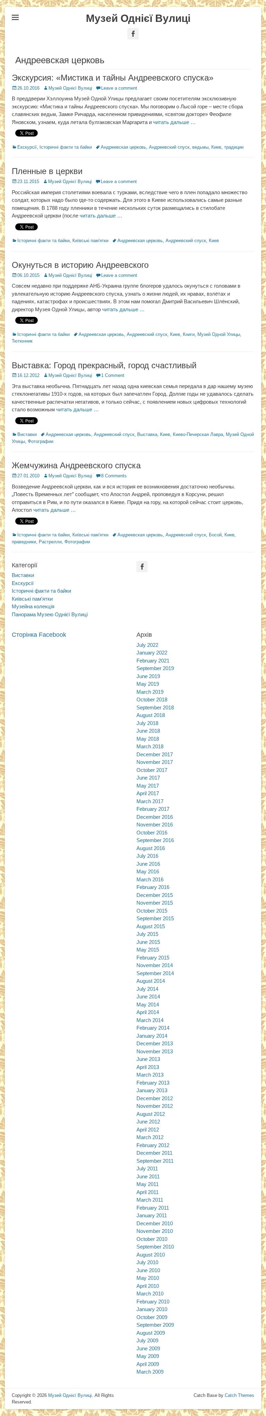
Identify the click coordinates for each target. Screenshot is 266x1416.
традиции (233, 147)
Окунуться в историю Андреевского (80, 265)
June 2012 (148, 1122)
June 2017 (148, 778)
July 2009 (147, 1340)
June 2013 (148, 1059)
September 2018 (155, 707)
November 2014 (154, 965)
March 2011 (149, 1200)
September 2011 (155, 1161)
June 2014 (148, 996)
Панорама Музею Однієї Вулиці (50, 614)
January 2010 (151, 1309)
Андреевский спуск (169, 147)
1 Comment (112, 375)
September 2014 (155, 973)
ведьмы (200, 147)
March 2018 (149, 746)
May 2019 (147, 684)
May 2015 (147, 950)
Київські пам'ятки (90, 240)
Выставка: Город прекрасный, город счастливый (104, 365)
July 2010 (147, 1262)
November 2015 (154, 903)
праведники (24, 541)
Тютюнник (22, 341)
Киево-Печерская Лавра (198, 434)
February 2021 (152, 661)
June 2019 (148, 676)
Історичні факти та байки (65, 147)
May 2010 (147, 1278)
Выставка (147, 434)
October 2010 (151, 1239)
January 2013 (151, 1090)
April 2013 (147, 1067)
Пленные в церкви (47, 171)
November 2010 (154, 1231)
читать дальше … (174, 122)
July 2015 (147, 934)
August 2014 (150, 981)
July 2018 (147, 723)
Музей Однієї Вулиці (138, 18)
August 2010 (150, 1255)
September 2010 (155, 1247)
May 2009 (147, 1356)
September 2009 (155, 1325)
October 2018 (151, 699)
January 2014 (151, 1036)
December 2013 (154, 1043)
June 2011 (148, 1176)
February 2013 (152, 1083)
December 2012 (154, 1098)
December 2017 (154, 754)
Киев (216, 147)
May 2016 (147, 871)
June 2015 (148, 942)
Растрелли (50, 541)
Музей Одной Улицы (218, 334)
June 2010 (148, 1270)
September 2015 (155, 918)
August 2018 (150, 715)
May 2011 (147, 1184)
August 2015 (150, 926)
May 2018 (147, 739)
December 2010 (154, 1223)
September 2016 (155, 840)
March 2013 (149, 1075)
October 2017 (151, 770)
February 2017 (152, 809)
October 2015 (151, 911)
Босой (215, 534)
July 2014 (147, 989)
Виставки (27, 434)
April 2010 (147, 1286)
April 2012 (147, 1130)
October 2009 (151, 1317)
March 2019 (149, 692)
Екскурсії (27, 147)
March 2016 (149, 879)
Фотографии (40, 441)
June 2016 (148, 864)
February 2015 (152, 958)
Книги (189, 334)
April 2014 (147, 1012)
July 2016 (147, 856)
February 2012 (152, 1145)
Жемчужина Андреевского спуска (76, 465)
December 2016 (154, 817)
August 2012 (150, 1114)
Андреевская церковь (123, 147)
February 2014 (152, 1028)
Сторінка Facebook (39, 634)
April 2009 (147, 1364)
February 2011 (152, 1208)
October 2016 (151, 832)
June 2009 (148, 1348)
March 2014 (149, 1020)
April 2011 (147, 1192)
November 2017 (154, 762)
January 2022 (151, 653)
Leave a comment (119, 88)
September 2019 (155, 668)
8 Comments (114, 475)
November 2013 (154, 1051)
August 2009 (150, 1333)
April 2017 (147, 793)
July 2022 (147, 645)
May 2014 (147, 1004)
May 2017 (147, 786)
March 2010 (149, 1293)
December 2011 (154, 1153)
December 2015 (154, 895)
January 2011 (151, 1215)
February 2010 (152, 1301)
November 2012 (154, 1106)
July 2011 (147, 1168)
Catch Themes (239, 1395)
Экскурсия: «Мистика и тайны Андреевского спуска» (112, 77)
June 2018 (148, 731)
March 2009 (149, 1372)
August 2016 (150, 848)
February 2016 (152, 887)
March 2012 (149, 1137)
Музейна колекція (33, 606)
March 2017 (149, 801)
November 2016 (154, 825)
